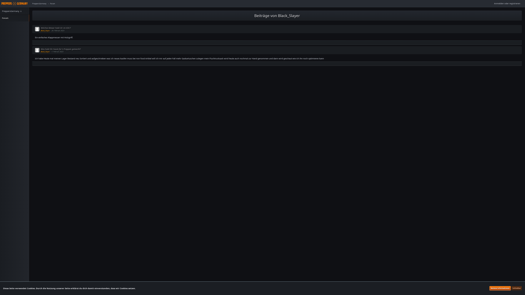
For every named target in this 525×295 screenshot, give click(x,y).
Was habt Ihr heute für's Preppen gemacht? (61, 49)
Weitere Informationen (500, 288)
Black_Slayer (45, 31)
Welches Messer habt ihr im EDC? (56, 27)
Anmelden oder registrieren (507, 3)
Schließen (517, 288)
